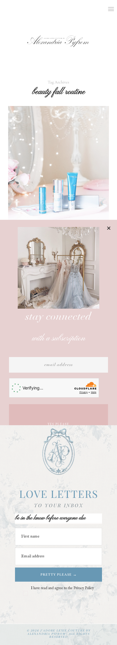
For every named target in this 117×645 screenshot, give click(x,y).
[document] (58, 322)
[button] (108, 228)
